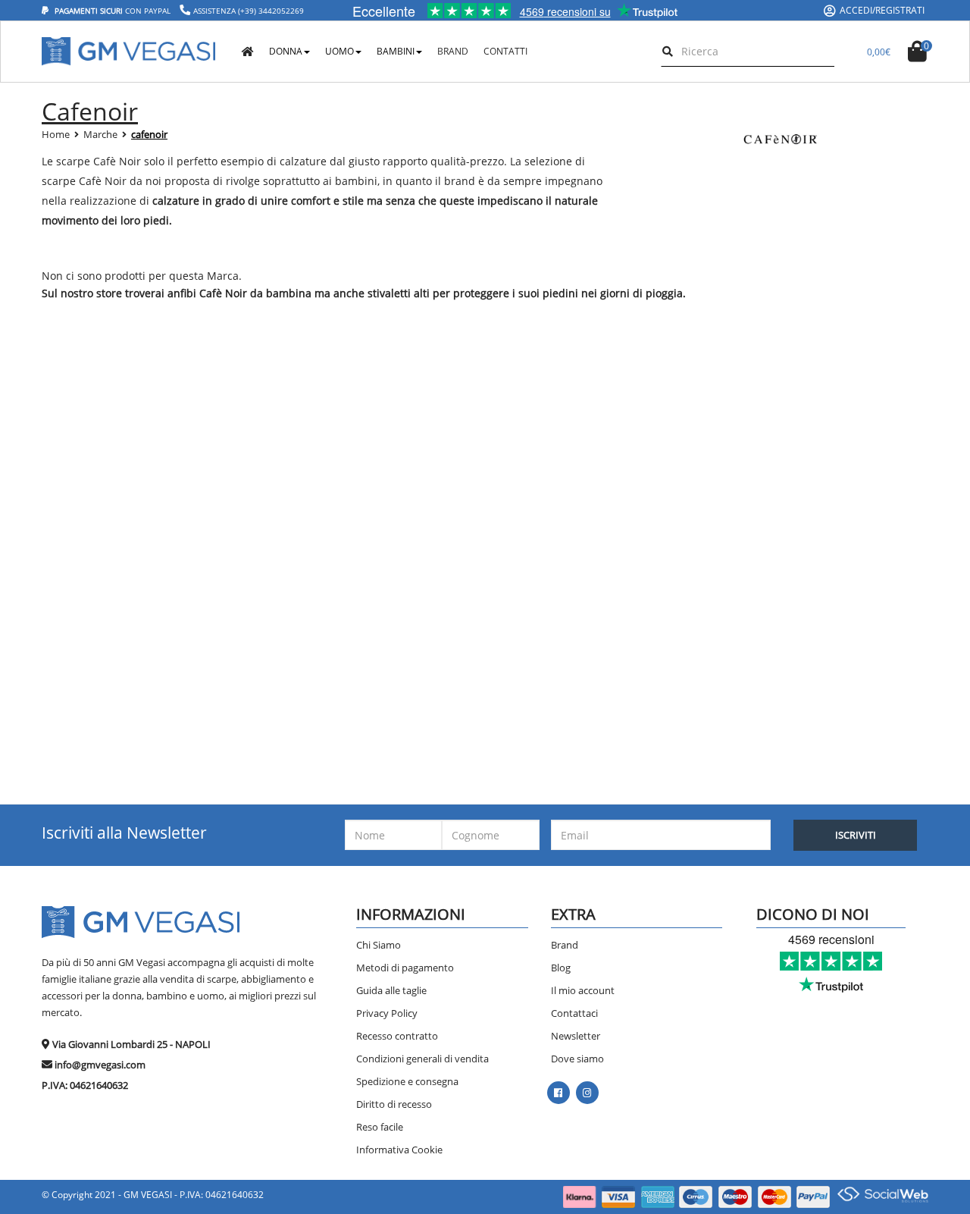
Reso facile (379, 1127)
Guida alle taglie (391, 990)
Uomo (339, 51)
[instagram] (587, 1093)
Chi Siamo (378, 945)
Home (56, 134)
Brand (564, 945)
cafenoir (149, 134)
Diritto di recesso (394, 1104)
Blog (561, 967)
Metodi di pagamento (405, 967)
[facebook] (558, 1093)
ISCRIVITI (855, 835)
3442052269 (281, 10)
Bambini (396, 51)
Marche (100, 134)
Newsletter (575, 1036)
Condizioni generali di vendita (422, 1058)
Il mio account (583, 990)
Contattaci (574, 1013)
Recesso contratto (397, 1036)
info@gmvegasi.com (100, 1064)
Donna (285, 51)
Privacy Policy (387, 1013)
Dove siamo (577, 1058)
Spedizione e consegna (407, 1081)
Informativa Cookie (399, 1149)
